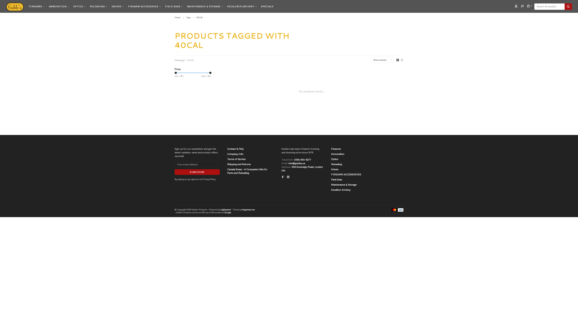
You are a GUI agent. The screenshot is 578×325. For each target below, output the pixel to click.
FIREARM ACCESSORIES (143, 6)
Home (177, 17)
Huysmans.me (248, 209)
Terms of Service (236, 159)
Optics (78, 6)
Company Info (235, 153)
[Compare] (523, 6)
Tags (188, 17)
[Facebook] (282, 177)
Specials (267, 6)
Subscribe (197, 172)
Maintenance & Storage (203, 6)
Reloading (97, 6)
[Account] (516, 6)
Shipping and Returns (239, 164)
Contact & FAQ (235, 148)
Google (227, 212)
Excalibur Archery (240, 6)
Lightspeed (226, 209)
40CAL (199, 17)
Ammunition (57, 6)
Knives (116, 6)
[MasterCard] (394, 210)
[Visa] (400, 210)
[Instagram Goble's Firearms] (288, 177)
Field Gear (172, 6)
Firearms (35, 6)
